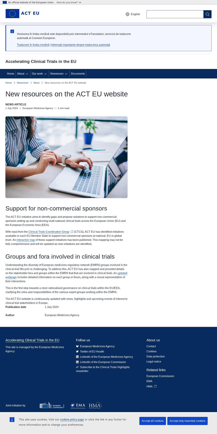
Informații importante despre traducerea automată (80, 44)
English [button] (135, 14)
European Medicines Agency (62, 315)
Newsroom (56, 73)
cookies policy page (72, 419)
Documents (78, 73)
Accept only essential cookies (187, 420)
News (37, 82)
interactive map (26, 239)
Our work (37, 73)
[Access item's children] (27, 73)
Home (10, 73)
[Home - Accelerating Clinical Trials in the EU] (22, 13)
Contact (151, 346)
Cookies (151, 351)
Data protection (155, 356)
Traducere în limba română (33, 44)
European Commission (160, 376)
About (20, 73)
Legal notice (153, 361)
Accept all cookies (153, 420)
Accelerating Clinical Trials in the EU (32, 340)
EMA (149, 381)
